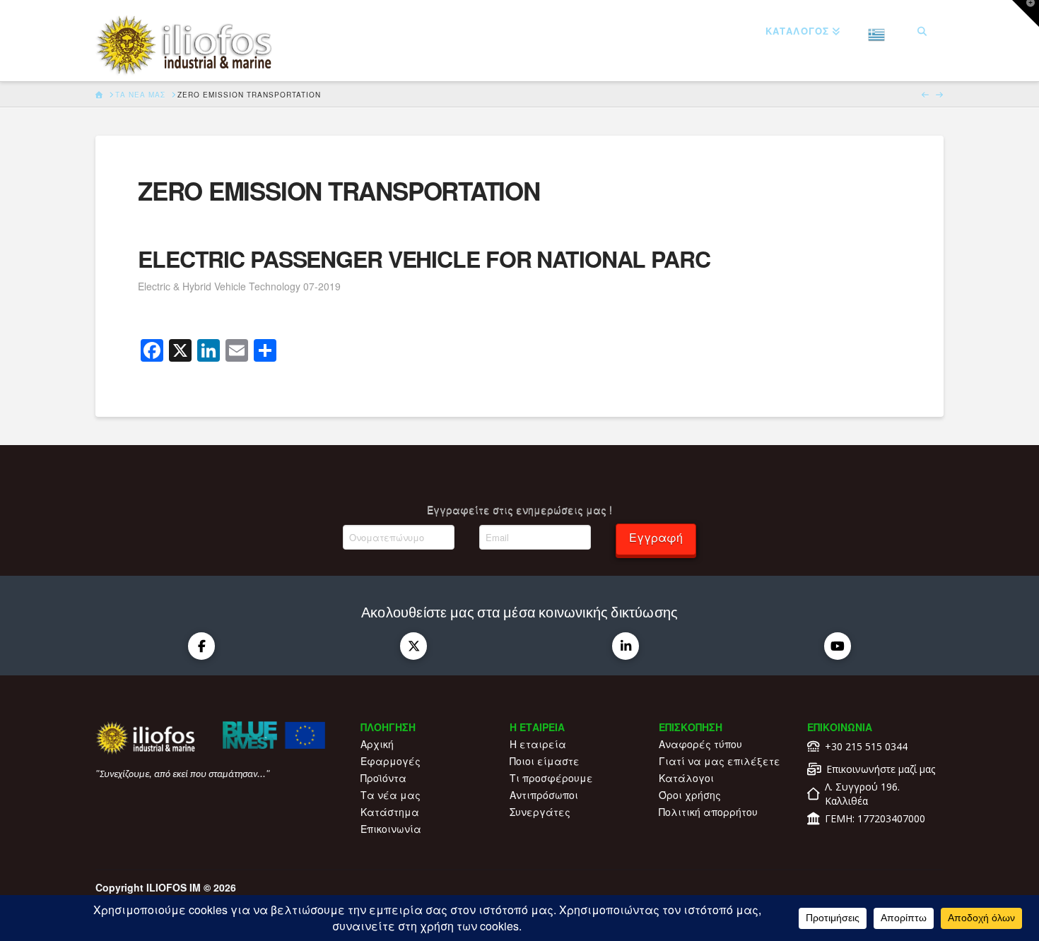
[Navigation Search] (922, 32)
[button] (1025, 13)
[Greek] (877, 32)
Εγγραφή (656, 537)
